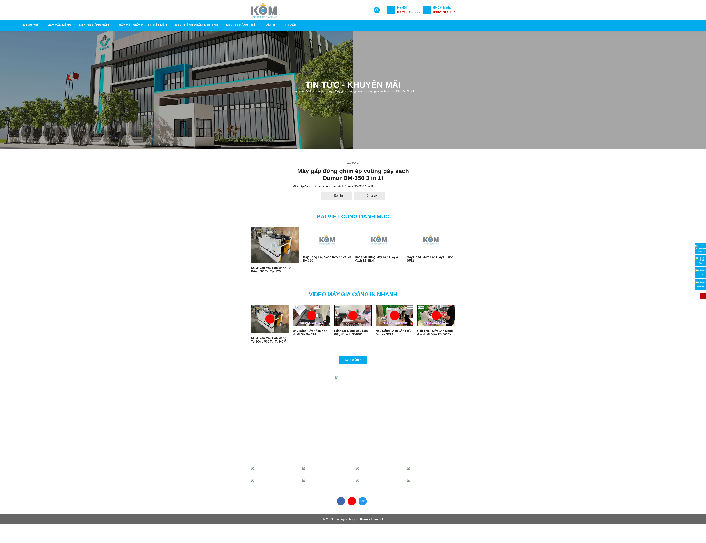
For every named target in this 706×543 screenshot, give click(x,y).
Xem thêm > (353, 359)
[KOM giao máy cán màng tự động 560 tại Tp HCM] (275, 244)
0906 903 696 (327, 471)
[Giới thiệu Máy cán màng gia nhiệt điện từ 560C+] (436, 315)
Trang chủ (30, 25)
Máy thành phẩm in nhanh (196, 25)
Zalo (363, 501)
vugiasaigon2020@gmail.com (285, 459)
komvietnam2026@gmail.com (389, 459)
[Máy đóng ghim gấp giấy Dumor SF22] (431, 239)
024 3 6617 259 (431, 483)
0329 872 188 (434, 471)
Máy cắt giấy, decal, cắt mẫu (143, 25)
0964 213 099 (384, 483)
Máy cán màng (59, 25)
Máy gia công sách (94, 25)
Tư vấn (290, 25)
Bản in (338, 195)
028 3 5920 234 (326, 483)
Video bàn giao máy (319, 91)
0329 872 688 (381, 471)
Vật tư (271, 25)
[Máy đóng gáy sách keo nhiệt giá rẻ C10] (327, 239)
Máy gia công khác (242, 25)
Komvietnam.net (371, 519)
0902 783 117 (276, 471)
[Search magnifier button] (377, 10)
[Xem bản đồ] (325, 446)
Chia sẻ (372, 195)
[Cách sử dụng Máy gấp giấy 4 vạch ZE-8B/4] (379, 239)
